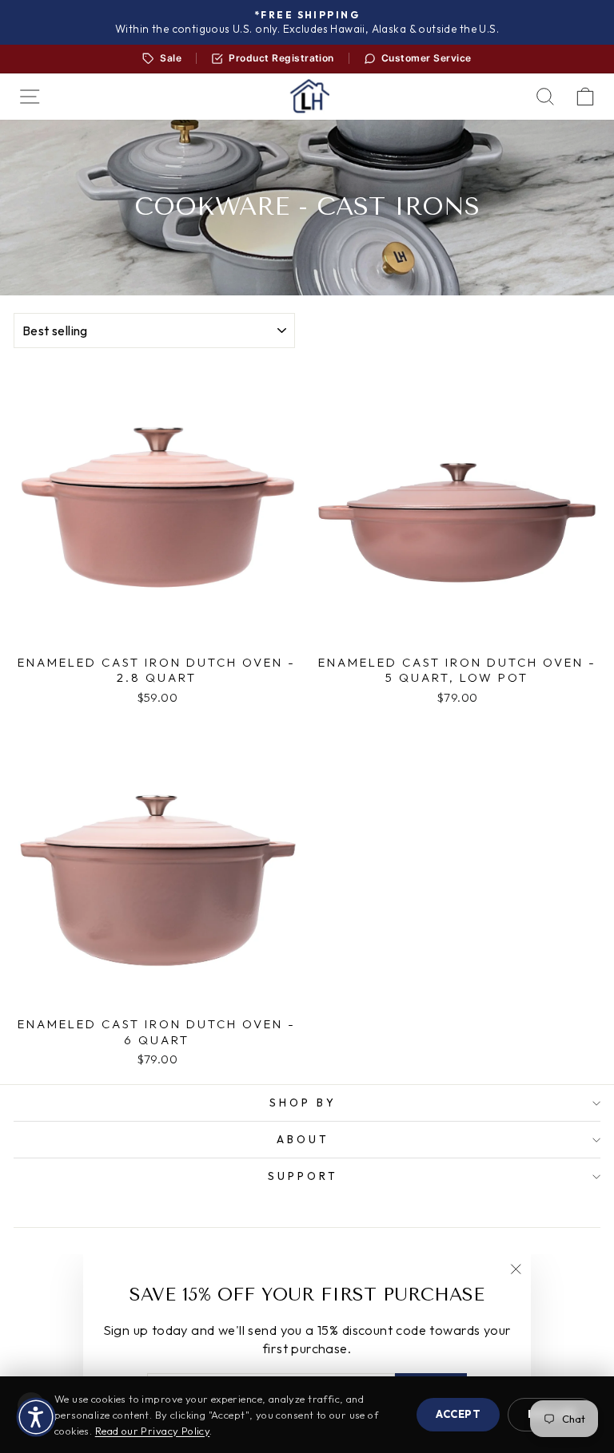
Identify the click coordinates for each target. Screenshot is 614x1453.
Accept (458, 1413)
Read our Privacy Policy (152, 1430)
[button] (36, 1417)
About (303, 1139)
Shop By (303, 1102)
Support (303, 1176)
